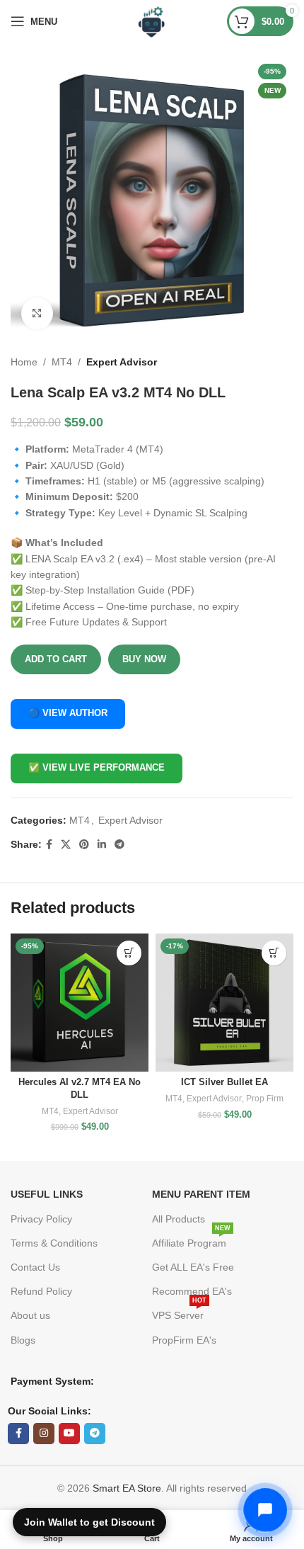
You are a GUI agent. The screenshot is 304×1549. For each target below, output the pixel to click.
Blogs (23, 1340)
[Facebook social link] (49, 844)
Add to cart (56, 659)
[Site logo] (152, 20)
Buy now (144, 659)
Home (24, 362)
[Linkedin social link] (101, 844)
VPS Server (179, 1312)
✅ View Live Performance (96, 767)
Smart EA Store (127, 1488)
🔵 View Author (67, 713)
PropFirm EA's (184, 1340)
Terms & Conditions (54, 1243)
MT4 (62, 362)
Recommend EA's (192, 1291)
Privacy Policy (41, 1219)
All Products (178, 1219)
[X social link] (66, 844)
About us (30, 1315)
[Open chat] (265, 1510)
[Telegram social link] (119, 844)
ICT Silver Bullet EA (224, 1082)
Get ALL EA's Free (193, 1267)
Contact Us (35, 1267)
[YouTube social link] (69, 1433)
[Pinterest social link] (84, 844)
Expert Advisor (121, 362)
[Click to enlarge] (37, 313)
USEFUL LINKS (47, 1194)
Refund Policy (41, 1291)
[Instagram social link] (43, 1433)
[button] (129, 953)
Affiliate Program (191, 1240)
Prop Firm (264, 1098)
